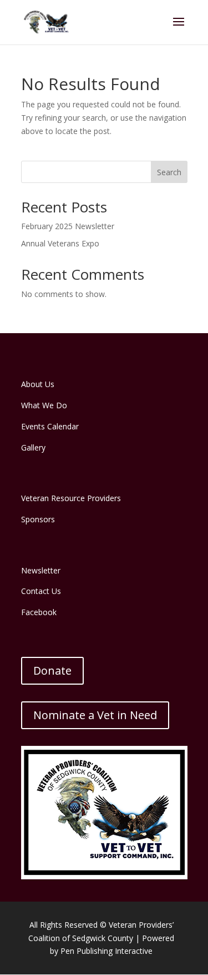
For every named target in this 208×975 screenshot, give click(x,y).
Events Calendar (50, 426)
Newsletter (40, 570)
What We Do (44, 405)
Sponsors (38, 519)
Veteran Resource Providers (71, 498)
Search (169, 172)
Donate (52, 670)
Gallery (33, 447)
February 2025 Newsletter (67, 226)
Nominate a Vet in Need (95, 714)
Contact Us (41, 591)
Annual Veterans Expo (60, 243)
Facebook (39, 612)
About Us (37, 384)
